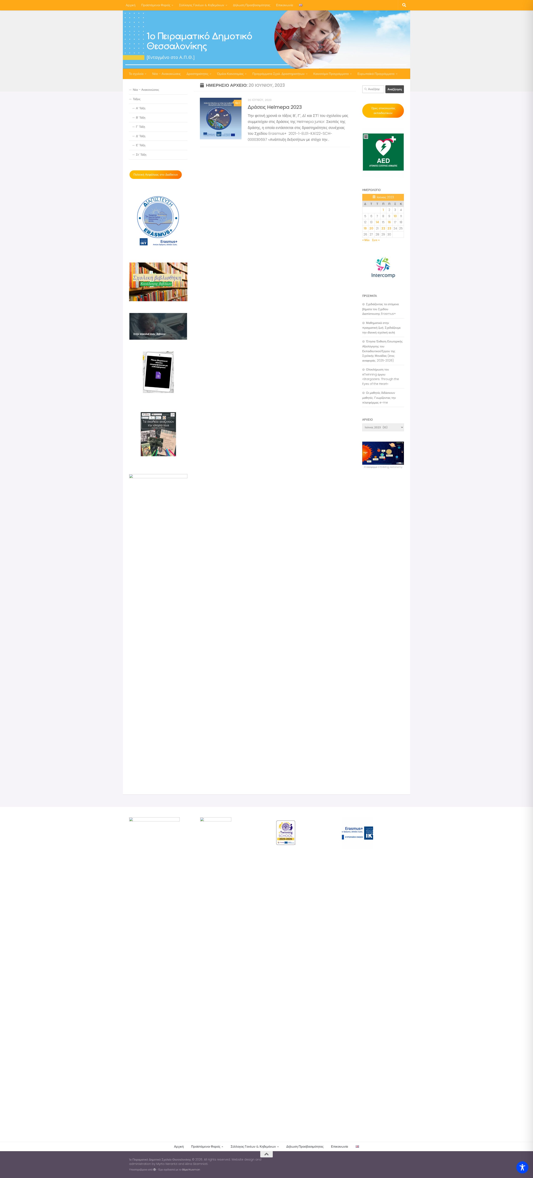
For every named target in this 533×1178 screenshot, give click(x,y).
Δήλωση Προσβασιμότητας (251, 5)
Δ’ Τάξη (140, 136)
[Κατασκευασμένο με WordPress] (154, 1169)
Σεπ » (376, 240)
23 (389, 228)
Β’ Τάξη (140, 117)
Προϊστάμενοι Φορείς (155, 5)
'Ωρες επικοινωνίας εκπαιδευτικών (383, 110)
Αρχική (130, 5)
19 (365, 228)
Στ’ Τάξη (141, 154)
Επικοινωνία (284, 5)
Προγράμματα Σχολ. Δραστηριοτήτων (278, 74)
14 (377, 222)
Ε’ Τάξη (140, 145)
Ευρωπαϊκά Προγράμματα (376, 74)
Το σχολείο (136, 74)
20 (371, 228)
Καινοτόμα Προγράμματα (331, 74)
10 (395, 216)
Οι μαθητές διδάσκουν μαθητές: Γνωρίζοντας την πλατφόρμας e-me (379, 397)
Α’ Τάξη (140, 108)
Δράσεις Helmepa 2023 (275, 107)
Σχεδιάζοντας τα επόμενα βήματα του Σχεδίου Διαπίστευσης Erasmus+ (380, 309)
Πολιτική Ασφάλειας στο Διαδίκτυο (155, 174)
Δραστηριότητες (197, 74)
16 (389, 222)
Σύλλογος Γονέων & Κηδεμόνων (201, 5)
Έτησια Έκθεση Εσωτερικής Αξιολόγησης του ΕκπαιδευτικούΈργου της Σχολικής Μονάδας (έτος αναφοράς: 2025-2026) (382, 350)
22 (383, 228)
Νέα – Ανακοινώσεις (166, 74)
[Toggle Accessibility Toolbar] (522, 1167)
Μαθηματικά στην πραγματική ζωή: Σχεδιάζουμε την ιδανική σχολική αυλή (381, 327)
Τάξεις (137, 99)
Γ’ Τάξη (140, 127)
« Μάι (366, 240)
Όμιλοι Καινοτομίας (230, 74)
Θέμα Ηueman (191, 1169)
